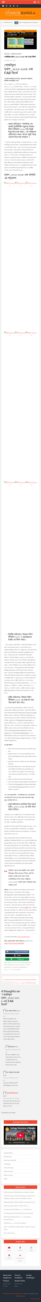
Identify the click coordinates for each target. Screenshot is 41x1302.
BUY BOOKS (8, 1156)
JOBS (5, 1179)
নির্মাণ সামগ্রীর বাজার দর (9, 1233)
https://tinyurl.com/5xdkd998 (14, 943)
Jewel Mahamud (12, 1093)
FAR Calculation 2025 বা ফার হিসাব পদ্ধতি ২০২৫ (17, 1206)
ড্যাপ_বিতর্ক (17, 969)
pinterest (9, 1258)
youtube (9, 1250)
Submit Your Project (7, 1285)
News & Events (8, 1175)
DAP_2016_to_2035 (10, 962)
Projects (6, 1281)
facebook (20, 1250)
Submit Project (8, 1171)
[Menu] (3, 2)
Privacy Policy (35, 1299)
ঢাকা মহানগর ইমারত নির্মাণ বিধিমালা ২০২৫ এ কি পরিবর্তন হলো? (18, 1209)
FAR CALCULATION (10, 1160)
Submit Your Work (18, 1285)
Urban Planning (16, 53)
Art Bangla (7, 1164)
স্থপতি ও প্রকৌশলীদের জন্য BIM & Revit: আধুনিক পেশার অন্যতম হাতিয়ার (19, 1228)
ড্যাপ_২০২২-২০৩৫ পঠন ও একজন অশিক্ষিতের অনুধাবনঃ (25, 983)
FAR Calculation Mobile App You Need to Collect (19, 1192)
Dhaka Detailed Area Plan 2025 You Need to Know (19, 1202)
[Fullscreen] (35, 1143)
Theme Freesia (20, 1296)
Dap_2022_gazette (24, 962)
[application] (20, 1135)
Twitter (31, 1250)
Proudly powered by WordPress (13, 1293)
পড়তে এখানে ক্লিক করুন (24, 937)
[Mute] (31, 1143)
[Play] (6, 1143)
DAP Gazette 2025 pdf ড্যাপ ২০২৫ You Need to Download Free (17, 1218)
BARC (27, 907)
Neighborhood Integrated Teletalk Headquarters (19, 979)
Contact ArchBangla (30, 1276)
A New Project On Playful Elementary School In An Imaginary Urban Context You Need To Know (19, 1197)
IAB (27, 965)
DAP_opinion (20, 965)
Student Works (8, 1153)
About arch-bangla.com (7, 1276)
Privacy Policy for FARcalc (20, 1259)
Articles (7, 53)
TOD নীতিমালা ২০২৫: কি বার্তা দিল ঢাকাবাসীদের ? (15, 1223)
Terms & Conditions (18, 1276)
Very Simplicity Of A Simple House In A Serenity (18, 1213)
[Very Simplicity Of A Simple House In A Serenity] (8, 22)
